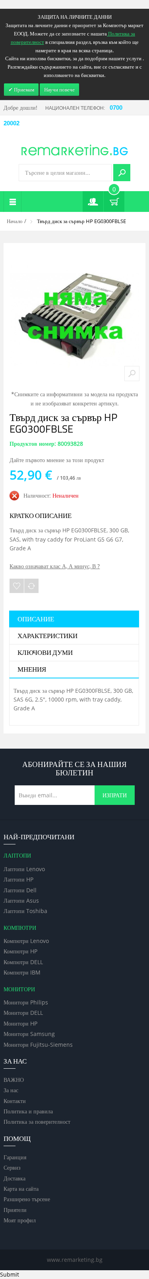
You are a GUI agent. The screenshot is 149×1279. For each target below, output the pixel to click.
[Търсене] (121, 172)
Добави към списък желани (17, 586)
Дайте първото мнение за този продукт (57, 460)
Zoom (131, 373)
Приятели (15, 1210)
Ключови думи (45, 653)
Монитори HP (20, 1023)
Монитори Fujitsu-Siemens (38, 1044)
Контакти (15, 1101)
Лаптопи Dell (20, 890)
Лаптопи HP (18, 879)
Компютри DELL (23, 962)
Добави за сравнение (31, 586)
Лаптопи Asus (21, 900)
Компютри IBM (22, 972)
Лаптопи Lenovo (24, 869)
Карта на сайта (21, 1188)
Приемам (23, 89)
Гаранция (15, 1157)
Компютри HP (20, 951)
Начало (15, 221)
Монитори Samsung (29, 1034)
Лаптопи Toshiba (25, 911)
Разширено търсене (27, 1199)
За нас (11, 1090)
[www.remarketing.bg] (74, 149)
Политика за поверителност (37, 1121)
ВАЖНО (14, 1079)
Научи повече (59, 89)
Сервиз (12, 1167)
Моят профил (20, 1220)
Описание (35, 619)
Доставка (14, 1178)
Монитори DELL (23, 1012)
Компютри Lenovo (26, 941)
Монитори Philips (26, 1002)
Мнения (31, 670)
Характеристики (47, 636)
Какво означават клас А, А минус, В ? (55, 566)
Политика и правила (28, 1111)
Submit (9, 1274)
